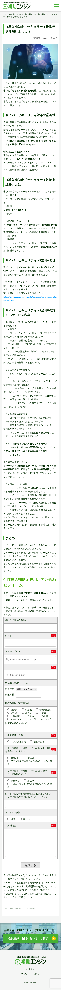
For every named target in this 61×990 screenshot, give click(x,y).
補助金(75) (31, 908)
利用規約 (30, 969)
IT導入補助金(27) (17, 908)
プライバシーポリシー (30, 974)
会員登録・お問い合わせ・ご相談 (28, 938)
